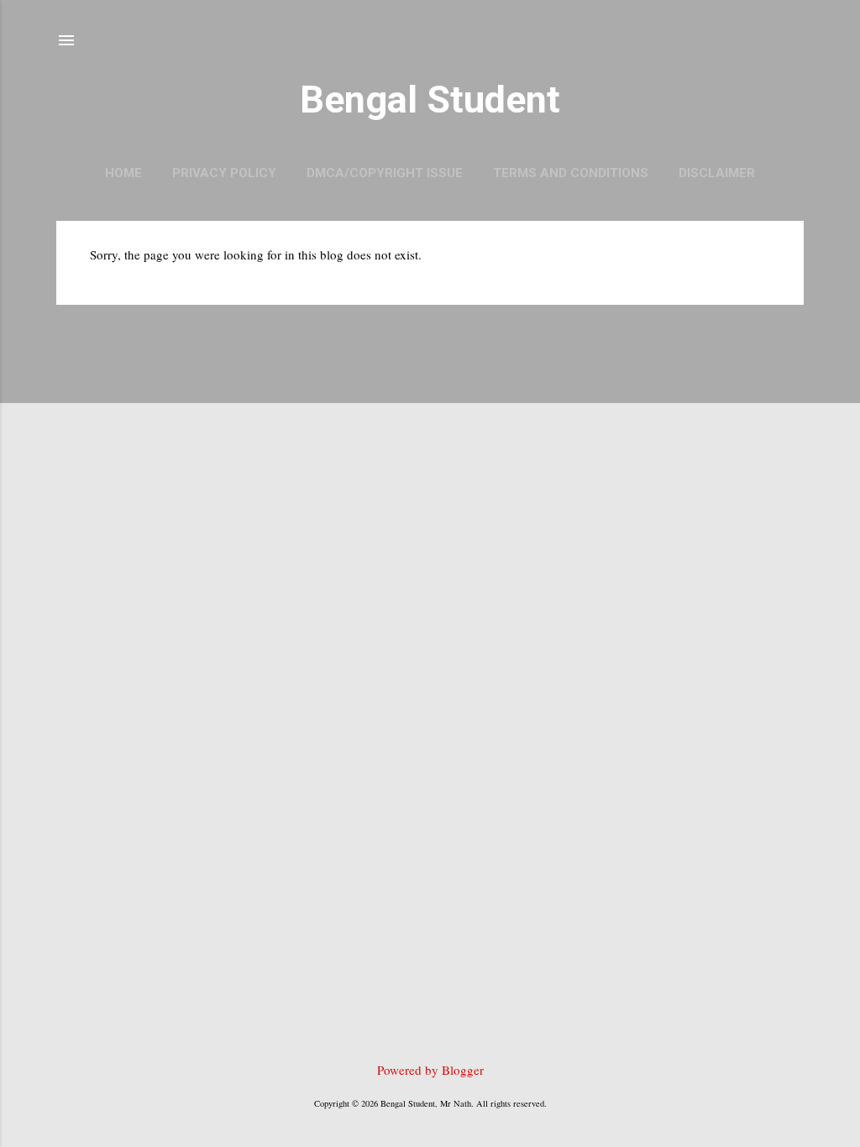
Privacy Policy (224, 173)
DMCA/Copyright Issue (385, 173)
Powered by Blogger (430, 1069)
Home (123, 173)
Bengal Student (430, 99)
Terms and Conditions (570, 173)
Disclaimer (717, 173)
